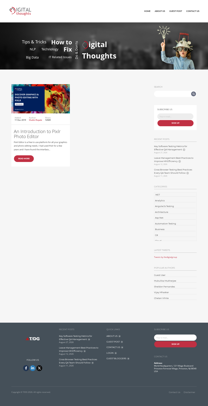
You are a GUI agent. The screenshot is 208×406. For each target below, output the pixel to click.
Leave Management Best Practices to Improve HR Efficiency (173, 159)
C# (156, 235)
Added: (18, 118)
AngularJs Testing (164, 206)
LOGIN (110, 353)
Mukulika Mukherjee (165, 280)
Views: (48, 118)
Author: (32, 118)
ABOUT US (111, 336)
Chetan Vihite (161, 298)
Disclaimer (189, 392)
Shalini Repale (35, 120)
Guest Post (175, 11)
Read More (24, 158)
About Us (160, 11)
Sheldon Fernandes (164, 286)
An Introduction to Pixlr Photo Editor (37, 133)
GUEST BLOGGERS (116, 358)
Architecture (161, 212)
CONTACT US (113, 347)
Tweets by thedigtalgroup (165, 257)
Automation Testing (165, 223)
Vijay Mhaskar (161, 292)
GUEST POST (113, 341)
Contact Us (192, 11)
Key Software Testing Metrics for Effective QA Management (170, 148)
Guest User (159, 275)
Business (159, 229)
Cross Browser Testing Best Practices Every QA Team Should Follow (173, 171)
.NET (157, 194)
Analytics (160, 200)
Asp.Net (159, 217)
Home (147, 11)
